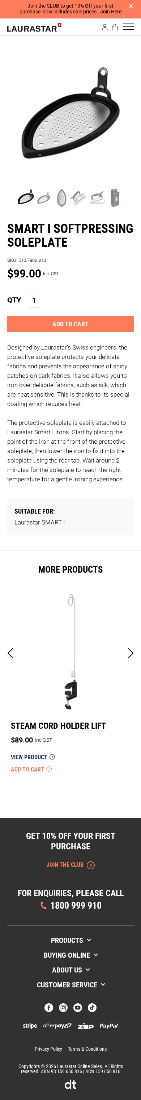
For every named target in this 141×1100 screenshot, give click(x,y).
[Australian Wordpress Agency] (70, 1084)
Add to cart (70, 324)
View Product (29, 757)
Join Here (110, 11)
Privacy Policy (48, 1049)
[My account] (105, 27)
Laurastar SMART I (39, 522)
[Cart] (115, 27)
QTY (14, 300)
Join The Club (65, 864)
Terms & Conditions (87, 1049)
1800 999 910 (76, 905)
